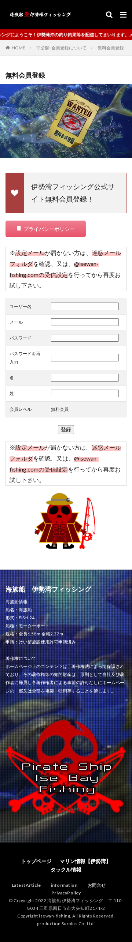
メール (16, 322)
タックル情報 (66, 869)
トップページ (36, 861)
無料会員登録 (111, 47)
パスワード (21, 338)
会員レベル (21, 409)
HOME (18, 47)
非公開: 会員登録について (61, 47)
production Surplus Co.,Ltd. (66, 923)
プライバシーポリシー (49, 229)
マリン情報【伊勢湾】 (85, 861)
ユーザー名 (21, 306)
